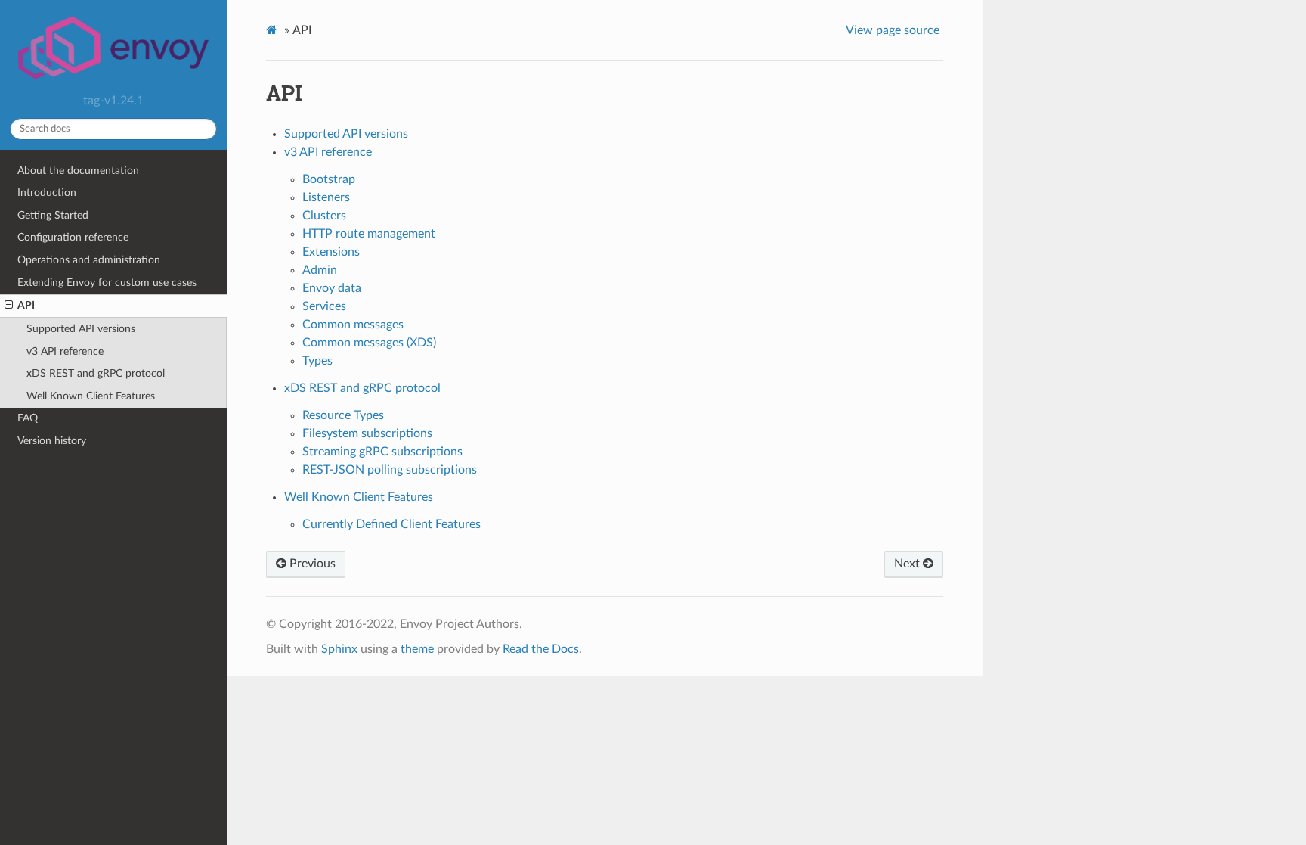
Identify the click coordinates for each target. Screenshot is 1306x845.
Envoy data (331, 288)
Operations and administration (88, 260)
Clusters (324, 216)
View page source (892, 30)
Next (908, 564)
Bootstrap (328, 179)
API (26, 305)
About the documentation (78, 170)
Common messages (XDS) (369, 343)
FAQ (27, 418)
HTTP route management (368, 234)
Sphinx (339, 649)
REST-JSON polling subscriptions (389, 470)
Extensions (331, 252)
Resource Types (343, 415)
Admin (319, 270)
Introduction (46, 192)
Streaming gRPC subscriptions (382, 452)
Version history (51, 440)
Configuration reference (72, 237)
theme (417, 649)
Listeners (326, 197)
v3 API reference (65, 351)
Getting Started (52, 215)
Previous (311, 564)
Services (324, 306)
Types (317, 361)
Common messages (353, 324)
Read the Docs (541, 649)
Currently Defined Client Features (391, 524)
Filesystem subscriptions (367, 433)
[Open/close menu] (9, 305)
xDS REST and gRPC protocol (95, 373)
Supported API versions (80, 328)
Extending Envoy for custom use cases (107, 282)
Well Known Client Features (90, 396)
